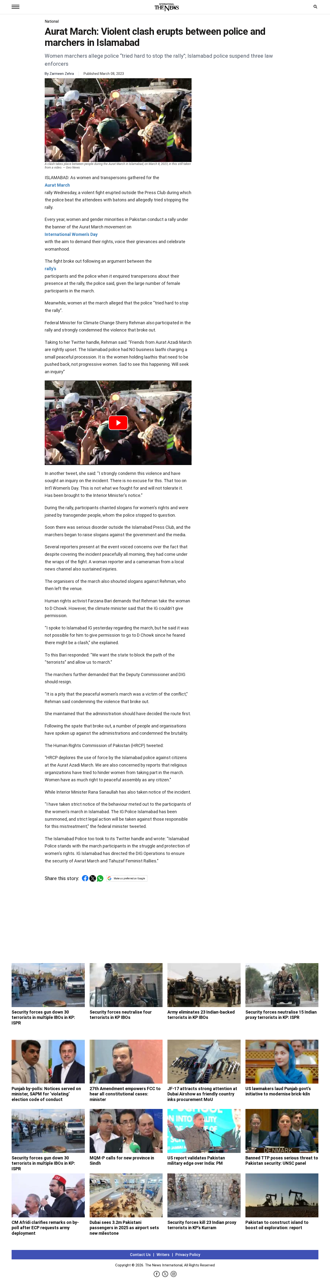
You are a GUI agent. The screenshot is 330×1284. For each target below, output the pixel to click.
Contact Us (140, 1254)
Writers (163, 1254)
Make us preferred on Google (129, 878)
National (52, 21)
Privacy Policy (187, 1254)
